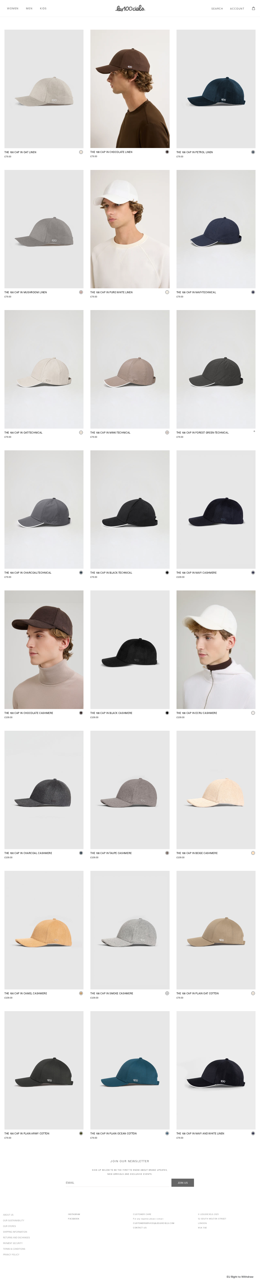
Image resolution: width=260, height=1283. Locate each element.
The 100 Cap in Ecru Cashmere (197, 713)
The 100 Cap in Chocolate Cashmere (28, 713)
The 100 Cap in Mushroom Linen (25, 293)
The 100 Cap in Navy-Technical (196, 293)
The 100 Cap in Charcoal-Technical (27, 573)
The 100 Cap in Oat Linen (20, 152)
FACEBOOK (73, 1219)
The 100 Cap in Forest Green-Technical (203, 433)
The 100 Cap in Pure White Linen (111, 293)
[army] (81, 1133)
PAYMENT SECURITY (13, 1244)
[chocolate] (167, 152)
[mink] (167, 432)
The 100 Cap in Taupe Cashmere (111, 853)
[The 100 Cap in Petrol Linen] (216, 89)
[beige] (253, 853)
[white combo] (167, 292)
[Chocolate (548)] (129, 89)
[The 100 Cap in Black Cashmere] (129, 649)
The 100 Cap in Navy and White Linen (200, 1134)
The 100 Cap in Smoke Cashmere (111, 994)
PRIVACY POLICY (11, 1255)
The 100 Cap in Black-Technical (111, 573)
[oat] (81, 152)
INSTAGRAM (74, 1214)
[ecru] (253, 713)
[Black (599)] (129, 509)
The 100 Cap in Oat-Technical (23, 433)
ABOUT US (8, 1215)
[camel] (81, 993)
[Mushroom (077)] (43, 229)
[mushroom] (81, 292)
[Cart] (253, 8)
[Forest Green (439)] (216, 369)
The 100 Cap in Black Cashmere (111, 713)
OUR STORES (9, 1227)
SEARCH (217, 9)
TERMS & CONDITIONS (14, 1249)
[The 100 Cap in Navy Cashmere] (216, 509)
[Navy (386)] (216, 229)
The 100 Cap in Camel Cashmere (25, 994)
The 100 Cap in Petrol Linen (195, 152)
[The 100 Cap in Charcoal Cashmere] (43, 790)
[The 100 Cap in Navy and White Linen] (216, 1070)
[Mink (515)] (129, 369)
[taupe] (167, 853)
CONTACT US (139, 1228)
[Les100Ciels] (130, 7)
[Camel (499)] (43, 930)
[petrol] (253, 152)
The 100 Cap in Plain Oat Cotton (198, 994)
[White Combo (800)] (129, 229)
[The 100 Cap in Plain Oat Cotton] (216, 930)
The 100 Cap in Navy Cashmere (197, 573)
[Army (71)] (43, 1070)
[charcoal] (81, 572)
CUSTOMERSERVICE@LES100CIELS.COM (153, 1223)
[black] (167, 572)
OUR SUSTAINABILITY (13, 1221)
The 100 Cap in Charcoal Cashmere (28, 853)
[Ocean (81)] (129, 1070)
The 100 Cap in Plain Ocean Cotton (113, 1134)
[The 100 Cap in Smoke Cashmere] (129, 930)
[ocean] (167, 1133)
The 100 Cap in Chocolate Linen (111, 152)
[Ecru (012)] (216, 649)
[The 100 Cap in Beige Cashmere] (216, 790)
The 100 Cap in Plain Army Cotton (26, 1134)
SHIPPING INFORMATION (15, 1232)
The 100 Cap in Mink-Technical (110, 433)
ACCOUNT (237, 9)
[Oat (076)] (43, 89)
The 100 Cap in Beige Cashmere (197, 853)
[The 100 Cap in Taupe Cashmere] (129, 790)
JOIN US (183, 1182)
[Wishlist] (76, 36)
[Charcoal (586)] (43, 509)
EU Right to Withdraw (240, 1276)
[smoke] (167, 993)
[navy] (253, 292)
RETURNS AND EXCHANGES (16, 1238)
